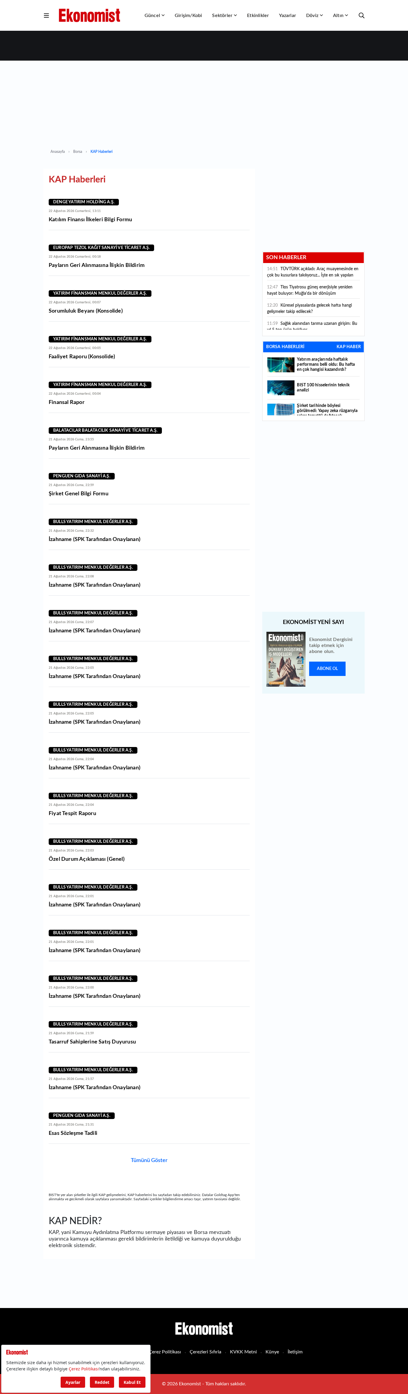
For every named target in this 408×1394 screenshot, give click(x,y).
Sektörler (222, 15)
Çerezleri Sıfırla (205, 1352)
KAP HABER (349, 347)
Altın (338, 15)
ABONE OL (327, 669)
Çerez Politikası (165, 1352)
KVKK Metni (243, 1352)
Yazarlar (287, 15)
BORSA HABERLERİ (285, 347)
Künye (272, 1352)
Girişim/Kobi (188, 15)
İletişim (295, 1352)
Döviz (312, 15)
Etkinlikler (258, 15)
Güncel (152, 15)
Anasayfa (57, 151)
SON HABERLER (286, 257)
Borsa (77, 151)
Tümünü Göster (149, 1160)
